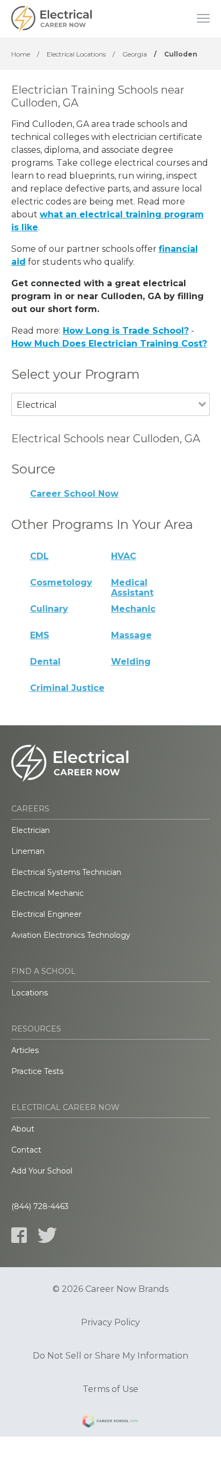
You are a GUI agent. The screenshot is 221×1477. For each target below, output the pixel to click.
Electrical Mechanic (47, 893)
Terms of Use (110, 1389)
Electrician (30, 830)
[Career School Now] (110, 1422)
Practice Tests (37, 1071)
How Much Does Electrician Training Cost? (109, 343)
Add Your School (41, 1171)
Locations (29, 993)
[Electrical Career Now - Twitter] (47, 1235)
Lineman (28, 851)
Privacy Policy (110, 1322)
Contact (26, 1150)
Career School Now (74, 494)
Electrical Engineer (46, 914)
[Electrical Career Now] (51, 18)
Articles (25, 1050)
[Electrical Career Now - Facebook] (19, 1235)
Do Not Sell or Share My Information (110, 1356)
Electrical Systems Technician (66, 872)
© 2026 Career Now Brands (110, 1289)
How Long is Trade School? (126, 331)
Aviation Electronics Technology (70, 935)
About (22, 1129)
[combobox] (105, 419)
